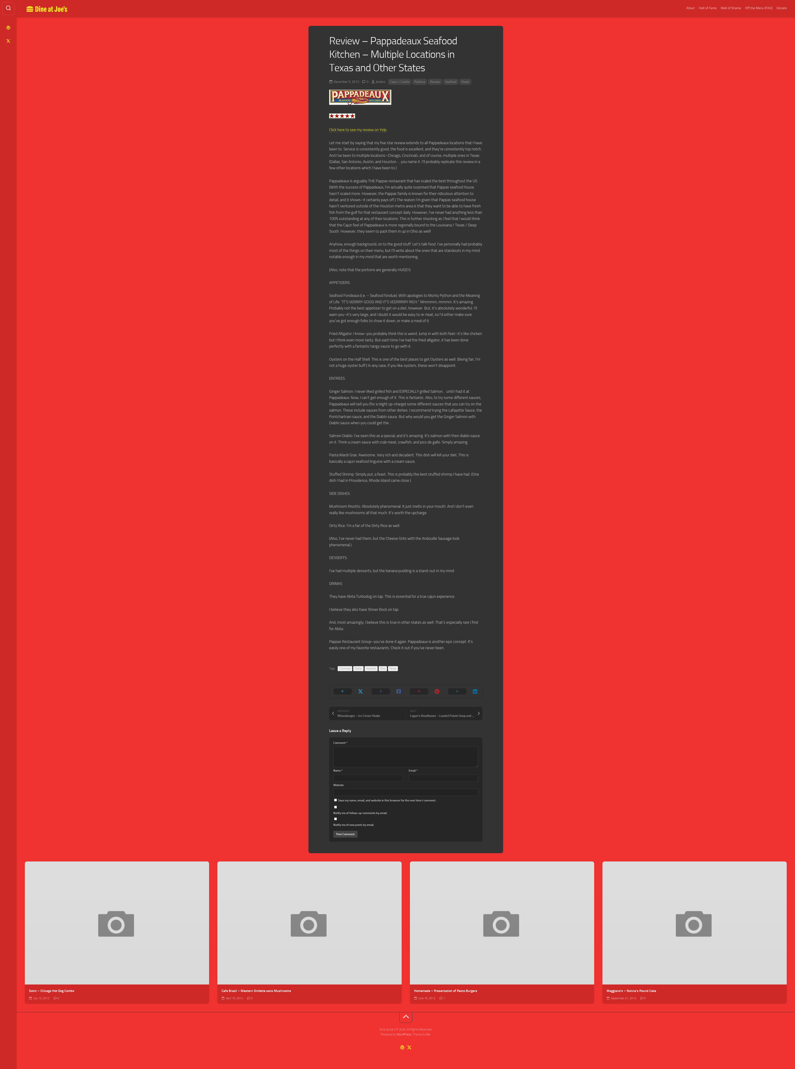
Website (338, 785)
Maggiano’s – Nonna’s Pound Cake (631, 991)
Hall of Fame (708, 8)
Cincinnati (345, 668)
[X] (8, 41)
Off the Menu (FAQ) (758, 8)
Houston (371, 668)
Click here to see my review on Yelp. (358, 129)
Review (435, 82)
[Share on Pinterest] (425, 691)
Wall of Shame (731, 8)
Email (413, 770)
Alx (428, 1034)
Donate (782, 8)
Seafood (450, 82)
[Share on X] (348, 691)
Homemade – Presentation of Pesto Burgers (445, 991)
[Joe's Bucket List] (8, 28)
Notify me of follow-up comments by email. (360, 813)
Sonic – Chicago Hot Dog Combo (51, 991)
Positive (419, 82)
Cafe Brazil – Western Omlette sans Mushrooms (256, 991)
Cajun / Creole (399, 82)
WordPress (404, 1034)
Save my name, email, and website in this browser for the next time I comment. (387, 800)
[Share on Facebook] (387, 691)
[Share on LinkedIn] (463, 691)
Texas (392, 668)
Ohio (382, 668)
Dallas (358, 668)
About (690, 8)
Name (338, 770)
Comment (340, 743)
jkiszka (380, 82)
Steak (465, 82)
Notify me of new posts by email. (353, 825)
